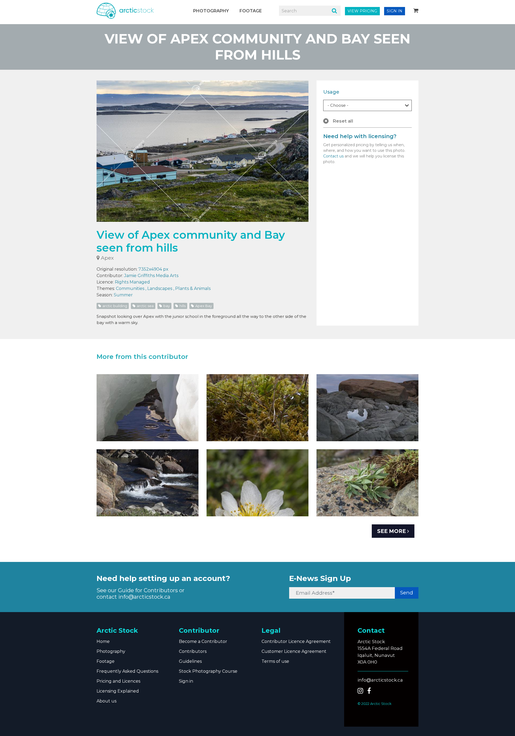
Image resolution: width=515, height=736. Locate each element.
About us (106, 701)
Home (103, 641)
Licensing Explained (118, 691)
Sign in (186, 681)
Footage (251, 10)
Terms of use (275, 661)
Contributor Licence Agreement (296, 641)
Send (406, 593)
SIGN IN (394, 11)
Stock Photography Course (208, 671)
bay (166, 306)
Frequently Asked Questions (127, 671)
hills (182, 306)
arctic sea (145, 306)
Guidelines (190, 661)
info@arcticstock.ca (144, 597)
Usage (331, 92)
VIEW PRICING (362, 11)
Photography (211, 10)
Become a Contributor (203, 641)
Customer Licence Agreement (294, 651)
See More (392, 531)
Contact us (333, 156)
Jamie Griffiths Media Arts (151, 275)
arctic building (114, 306)
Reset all (342, 121)
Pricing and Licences (118, 681)
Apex (107, 258)
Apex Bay (203, 306)
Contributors (193, 651)
